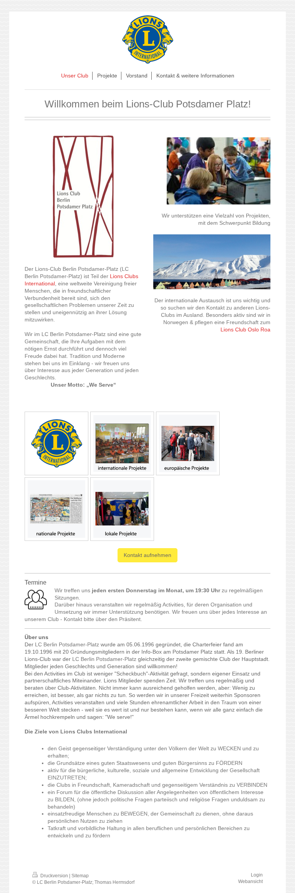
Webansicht (250, 881)
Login (257, 875)
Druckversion (54, 875)
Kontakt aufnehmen (147, 555)
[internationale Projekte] (122, 443)
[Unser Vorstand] (56, 443)
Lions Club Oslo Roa (245, 329)
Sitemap (80, 875)
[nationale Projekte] (56, 509)
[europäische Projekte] (188, 443)
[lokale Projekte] (122, 509)
